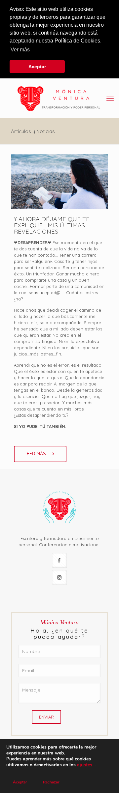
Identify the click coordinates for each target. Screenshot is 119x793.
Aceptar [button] (37, 66)
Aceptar (20, 782)
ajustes (84, 765)
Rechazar (51, 782)
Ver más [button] (20, 49)
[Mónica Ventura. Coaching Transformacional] (59, 98)
